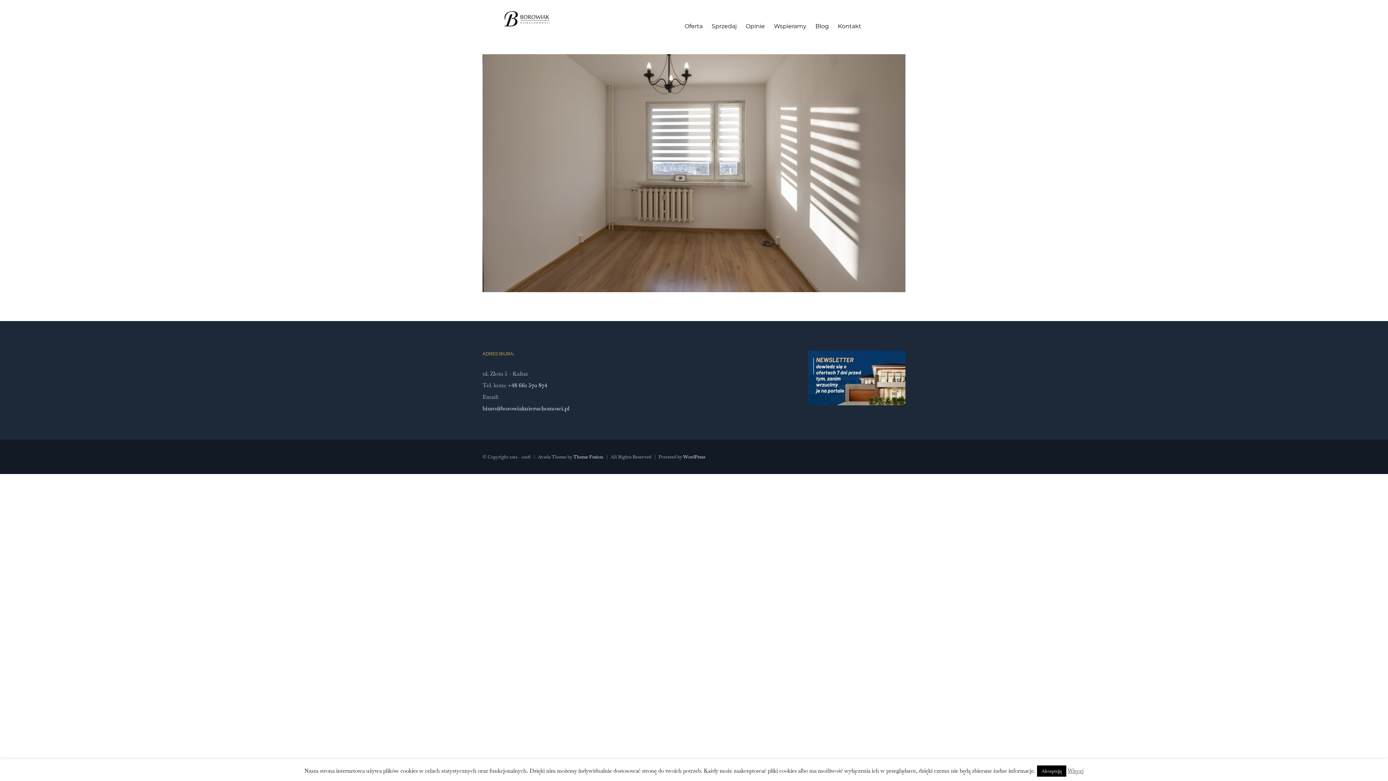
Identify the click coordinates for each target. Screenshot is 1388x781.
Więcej (1076, 770)
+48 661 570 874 (527, 385)
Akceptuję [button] (1051, 771)
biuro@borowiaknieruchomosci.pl (526, 408)
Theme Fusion (588, 457)
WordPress (694, 457)
